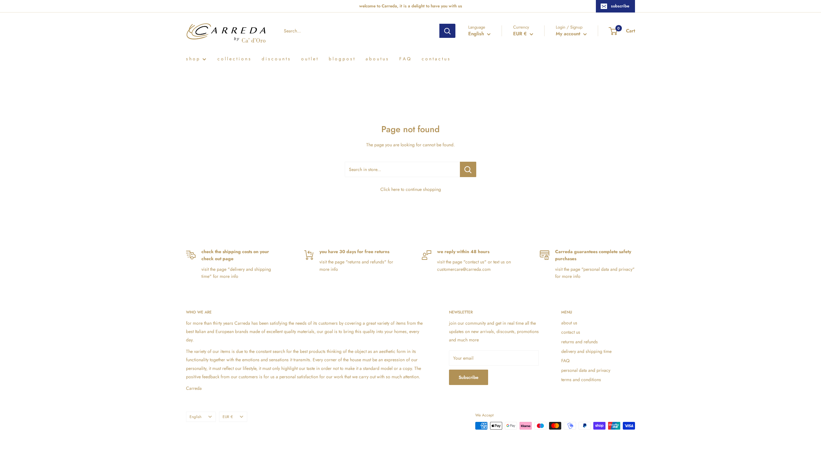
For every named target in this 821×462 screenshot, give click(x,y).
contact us (570, 332)
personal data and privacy (585, 370)
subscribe (620, 6)
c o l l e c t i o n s (233, 59)
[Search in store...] (468, 169)
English (195, 416)
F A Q (404, 59)
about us (569, 323)
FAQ (565, 360)
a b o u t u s (377, 59)
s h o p (192, 59)
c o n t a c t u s (436, 59)
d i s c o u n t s (276, 59)
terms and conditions (581, 379)
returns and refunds (579, 341)
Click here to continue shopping (410, 189)
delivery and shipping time (586, 351)
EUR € (228, 416)
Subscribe (468, 377)
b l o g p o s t (341, 59)
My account (569, 33)
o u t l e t (309, 59)
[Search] (447, 31)
